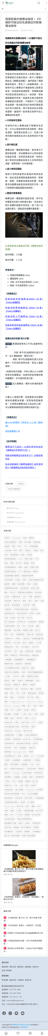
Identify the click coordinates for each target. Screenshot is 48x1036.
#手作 (33, 722)
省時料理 (8, 827)
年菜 (36, 558)
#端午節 (19, 718)
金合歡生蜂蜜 (9, 819)
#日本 (33, 718)
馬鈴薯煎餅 (9, 831)
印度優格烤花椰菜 (11, 802)
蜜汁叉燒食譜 (9, 621)
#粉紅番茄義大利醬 (12, 726)
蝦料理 (31, 626)
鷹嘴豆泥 (17, 684)
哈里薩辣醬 (33, 546)
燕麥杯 (35, 743)
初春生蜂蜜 (9, 789)
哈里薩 (24, 777)
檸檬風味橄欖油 (10, 558)
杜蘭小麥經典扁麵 (28, 835)
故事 (12, 718)
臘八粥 (35, 781)
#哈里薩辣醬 (37, 739)
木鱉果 (17, 638)
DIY (20, 571)
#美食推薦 (16, 739)
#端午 (17, 722)
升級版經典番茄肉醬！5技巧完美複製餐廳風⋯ (22, 942)
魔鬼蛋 (38, 651)
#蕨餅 (27, 718)
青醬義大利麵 (28, 630)
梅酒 (12, 810)
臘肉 (21, 550)
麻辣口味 (25, 668)
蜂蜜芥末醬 (35, 588)
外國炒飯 (26, 605)
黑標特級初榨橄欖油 (25, 592)
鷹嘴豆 (25, 684)
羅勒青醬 (8, 630)
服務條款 (20, 967)
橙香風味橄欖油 (10, 571)
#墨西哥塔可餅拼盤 (23, 743)
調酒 (13, 584)
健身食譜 (18, 663)
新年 (19, 546)
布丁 (32, 756)
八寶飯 (35, 550)
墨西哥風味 (16, 605)
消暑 (36, 600)
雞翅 (20, 567)
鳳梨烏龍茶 (9, 798)
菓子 (29, 705)
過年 (35, 705)
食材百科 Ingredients (15, 512)
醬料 (6, 592)
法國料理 (26, 638)
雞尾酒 (7, 584)
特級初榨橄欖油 (10, 542)
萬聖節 (32, 684)
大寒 (15, 785)
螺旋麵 (27, 814)
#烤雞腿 (16, 777)
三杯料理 (15, 676)
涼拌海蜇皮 (25, 647)
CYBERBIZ (23, 1027)
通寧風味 (37, 596)
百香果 (35, 584)
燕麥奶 (26, 756)
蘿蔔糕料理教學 (27, 575)
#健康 (31, 751)
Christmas (31, 701)
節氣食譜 (18, 798)
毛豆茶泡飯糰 (32, 793)
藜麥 (15, 550)
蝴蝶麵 (26, 831)
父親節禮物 (27, 760)
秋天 (17, 693)
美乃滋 (12, 592)
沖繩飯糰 (8, 659)
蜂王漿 (29, 617)
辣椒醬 (40, 621)
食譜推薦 (22, 747)
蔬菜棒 (38, 689)
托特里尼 (39, 789)
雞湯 (22, 554)
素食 (19, 756)
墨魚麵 (16, 827)
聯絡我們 (5, 967)
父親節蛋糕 (16, 760)
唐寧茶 (7, 772)
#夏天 (33, 726)
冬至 (13, 781)
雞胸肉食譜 (9, 663)
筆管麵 (35, 827)
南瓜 (17, 689)
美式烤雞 (27, 542)
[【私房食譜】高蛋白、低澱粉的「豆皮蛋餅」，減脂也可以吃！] (24, 887)
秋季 (23, 693)
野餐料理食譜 (24, 655)
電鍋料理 (8, 785)
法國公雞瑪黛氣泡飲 (36, 579)
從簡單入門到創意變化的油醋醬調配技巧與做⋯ (23, 934)
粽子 (12, 814)
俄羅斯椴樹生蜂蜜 (11, 588)
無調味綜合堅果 (32, 676)
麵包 (31, 689)
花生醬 (26, 709)
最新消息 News (13, 508)
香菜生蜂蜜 (36, 814)
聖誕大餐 (30, 634)
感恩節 (41, 693)
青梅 (6, 810)
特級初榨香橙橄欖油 (24, 819)
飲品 (37, 680)
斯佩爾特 (8, 777)
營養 (6, 693)
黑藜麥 (27, 550)
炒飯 (41, 600)
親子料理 (30, 697)
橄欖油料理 (9, 647)
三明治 (7, 781)
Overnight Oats (20, 751)
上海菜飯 (8, 550)
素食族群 (8, 684)
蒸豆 (12, 634)
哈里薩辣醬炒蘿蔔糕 (12, 575)
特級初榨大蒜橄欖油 (12, 672)
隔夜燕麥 (8, 747)
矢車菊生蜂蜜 (27, 772)
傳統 (41, 705)
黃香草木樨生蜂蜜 (16, 768)
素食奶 (20, 680)
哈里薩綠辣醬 (28, 810)
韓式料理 (20, 806)
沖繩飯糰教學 (18, 659)
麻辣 (38, 613)
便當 (20, 823)
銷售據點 (28, 967)
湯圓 (6, 709)
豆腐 (6, 617)
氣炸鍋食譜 (32, 621)
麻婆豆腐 (34, 609)
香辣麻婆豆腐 (9, 613)
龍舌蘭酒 (21, 584)
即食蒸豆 (8, 642)
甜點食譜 (27, 571)
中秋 (31, 764)
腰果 (13, 680)
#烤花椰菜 (25, 726)
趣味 (37, 697)
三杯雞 (7, 676)
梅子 (39, 806)
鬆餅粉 (33, 785)
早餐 (15, 747)
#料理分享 (26, 739)
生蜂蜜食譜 (24, 588)
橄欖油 (31, 537)
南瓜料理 (24, 689)
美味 (12, 693)
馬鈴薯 (29, 554)
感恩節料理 (38, 772)
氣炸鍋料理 (21, 621)
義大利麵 (17, 630)
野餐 (6, 655)
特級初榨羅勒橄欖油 (35, 672)
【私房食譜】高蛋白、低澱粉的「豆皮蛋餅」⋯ (22, 927)
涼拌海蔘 (8, 651)
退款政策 (28, 980)
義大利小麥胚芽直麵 (12, 835)
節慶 (6, 718)
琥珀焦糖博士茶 (12, 431)
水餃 (15, 651)
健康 (22, 676)
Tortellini (30, 789)
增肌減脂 (27, 663)
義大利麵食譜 (26, 827)
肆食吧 (40, 768)
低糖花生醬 (34, 567)
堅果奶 (7, 680)
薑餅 (6, 701)
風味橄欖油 (14, 554)
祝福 (41, 714)
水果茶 (7, 596)
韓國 (23, 705)
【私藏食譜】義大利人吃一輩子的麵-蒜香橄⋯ (22, 919)
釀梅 (33, 806)
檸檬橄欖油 (20, 634)
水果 (24, 596)
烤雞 (20, 542)
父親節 (7, 760)
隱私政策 (12, 967)
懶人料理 (17, 642)
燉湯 (24, 642)
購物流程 (12, 980)
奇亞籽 (7, 537)
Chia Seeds (16, 537)
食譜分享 (32, 747)
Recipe (40, 701)
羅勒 (37, 626)
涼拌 (17, 647)
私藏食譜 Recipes (14, 517)
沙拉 (20, 558)
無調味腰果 (29, 680)
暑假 (24, 600)
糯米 (41, 550)
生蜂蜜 (12, 617)
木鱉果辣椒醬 (9, 626)
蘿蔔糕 (35, 571)
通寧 (24, 579)
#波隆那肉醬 (9, 735)
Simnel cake (9, 806)
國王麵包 (8, 714)
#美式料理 (8, 730)
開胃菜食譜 (29, 651)
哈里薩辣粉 (39, 777)
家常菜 (31, 613)
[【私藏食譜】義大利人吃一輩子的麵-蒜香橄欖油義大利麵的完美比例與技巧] (24, 859)
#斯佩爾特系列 (10, 756)
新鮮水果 (17, 600)
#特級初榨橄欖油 (14, 489)
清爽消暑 (8, 600)
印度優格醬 (39, 798)
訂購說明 (20, 980)
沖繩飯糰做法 (31, 659)
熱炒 (18, 626)
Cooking (16, 705)
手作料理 (40, 756)
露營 (6, 814)
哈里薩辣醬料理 (37, 638)
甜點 (26, 567)
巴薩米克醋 (28, 558)
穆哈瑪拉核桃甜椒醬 (12, 793)
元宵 (12, 709)
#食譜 (40, 722)
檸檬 (28, 584)
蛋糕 (6, 764)
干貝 (25, 546)
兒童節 (16, 714)
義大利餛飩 (19, 789)
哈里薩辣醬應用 (10, 567)
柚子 (6, 768)
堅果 (31, 777)
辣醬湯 (31, 642)
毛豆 (37, 764)
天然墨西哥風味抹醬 (21, 609)
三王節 (23, 714)
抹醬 (33, 605)
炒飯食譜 (8, 609)
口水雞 (38, 642)
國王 (30, 714)
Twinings (15, 772)
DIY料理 (19, 814)
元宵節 (18, 709)
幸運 (36, 714)
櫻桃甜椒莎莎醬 (10, 823)
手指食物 (18, 831)
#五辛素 (17, 730)
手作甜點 (36, 760)
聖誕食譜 (39, 634)
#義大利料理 (27, 730)
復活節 (22, 802)
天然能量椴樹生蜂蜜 (12, 668)
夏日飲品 (38, 592)
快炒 (24, 626)
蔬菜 (6, 634)
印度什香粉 (28, 798)
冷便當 (26, 823)
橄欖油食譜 (32, 693)
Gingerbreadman (17, 701)
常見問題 (5, 980)
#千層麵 (19, 735)
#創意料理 (8, 722)
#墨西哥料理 (9, 743)
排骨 (6, 554)
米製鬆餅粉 (36, 823)
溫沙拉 (37, 630)
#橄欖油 (21, 483)
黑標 (12, 563)
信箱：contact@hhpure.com (13, 1000)
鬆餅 (27, 785)
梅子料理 (39, 810)
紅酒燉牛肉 (9, 638)
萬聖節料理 (9, 689)
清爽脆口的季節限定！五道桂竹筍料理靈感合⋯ (23, 950)
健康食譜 (8, 751)
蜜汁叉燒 (21, 617)
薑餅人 (12, 697)
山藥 (21, 785)
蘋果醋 (26, 563)
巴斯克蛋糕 (14, 764)
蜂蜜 (32, 563)
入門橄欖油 (36, 831)
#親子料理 (25, 722)
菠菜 (27, 806)
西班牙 (33, 709)
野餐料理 (13, 655)
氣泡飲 (17, 579)
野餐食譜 (35, 655)
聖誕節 (7, 546)
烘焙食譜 (21, 697)
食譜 (24, 537)
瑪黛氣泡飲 (16, 596)
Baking (7, 705)
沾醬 (21, 651)
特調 (30, 596)
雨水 (23, 793)
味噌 (23, 672)
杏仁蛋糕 (31, 802)
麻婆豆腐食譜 (22, 613)
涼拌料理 (35, 647)
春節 (13, 546)
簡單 (6, 697)
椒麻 (32, 668)
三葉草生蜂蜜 (31, 768)
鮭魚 (6, 563)
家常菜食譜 (9, 579)
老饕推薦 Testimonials (16, 521)
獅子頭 (18, 563)
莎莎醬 (18, 810)
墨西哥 (7, 605)
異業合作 (36, 967)
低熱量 (20, 781)
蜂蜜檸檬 (36, 542)
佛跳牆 (27, 781)
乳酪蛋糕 (24, 764)
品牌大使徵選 (7, 970)
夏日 (30, 600)
